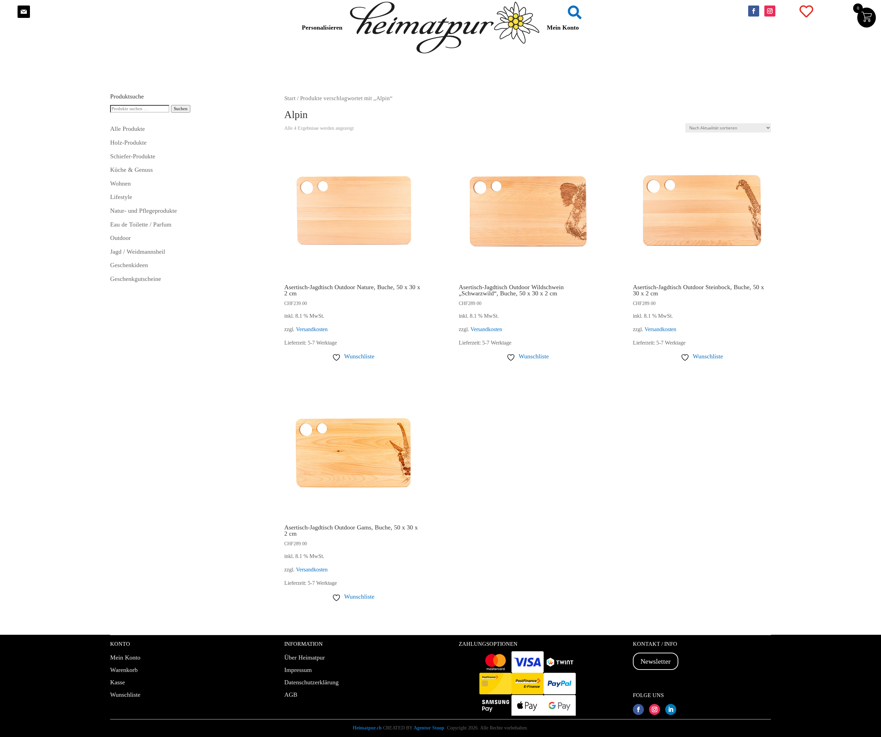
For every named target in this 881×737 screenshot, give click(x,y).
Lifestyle (121, 196)
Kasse (117, 682)
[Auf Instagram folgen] (769, 11)
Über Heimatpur (304, 657)
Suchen (181, 108)
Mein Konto (563, 27)
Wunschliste (125, 694)
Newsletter (655, 661)
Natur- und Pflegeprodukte (143, 210)
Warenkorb (124, 669)
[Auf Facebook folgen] (753, 11)
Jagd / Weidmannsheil (137, 251)
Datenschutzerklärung (311, 682)
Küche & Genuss (131, 169)
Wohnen (120, 183)
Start (290, 98)
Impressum (298, 669)
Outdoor (120, 237)
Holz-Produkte (128, 142)
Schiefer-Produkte (132, 156)
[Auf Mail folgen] (24, 12)
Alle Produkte (127, 128)
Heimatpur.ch (367, 727)
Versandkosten (312, 329)
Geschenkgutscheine (135, 278)
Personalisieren (322, 27)
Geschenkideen (129, 265)
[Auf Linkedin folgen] (670, 709)
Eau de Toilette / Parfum (140, 224)
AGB (290, 694)
